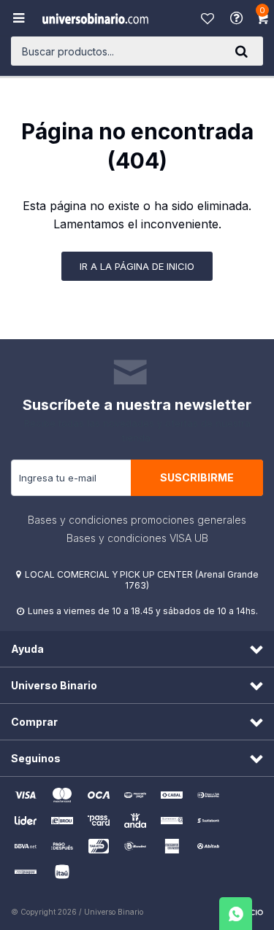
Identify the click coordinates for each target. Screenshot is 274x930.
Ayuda (238, 18)
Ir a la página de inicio (137, 266)
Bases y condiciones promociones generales (137, 520)
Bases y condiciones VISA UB (137, 538)
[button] (241, 51)
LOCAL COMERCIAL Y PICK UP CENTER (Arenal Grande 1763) (142, 580)
